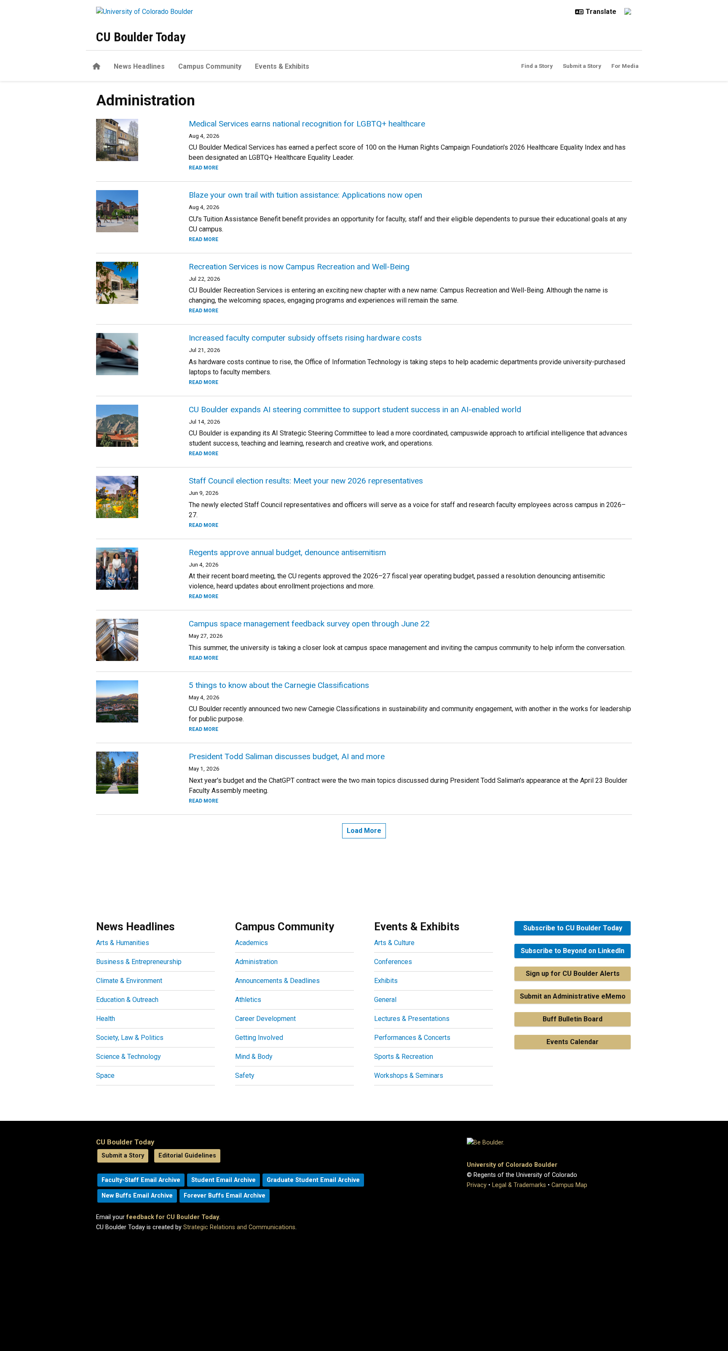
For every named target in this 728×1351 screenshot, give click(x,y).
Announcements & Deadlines (277, 981)
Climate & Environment (129, 981)
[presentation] (132, 140)
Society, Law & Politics (129, 1038)
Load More (364, 831)
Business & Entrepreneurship (139, 962)
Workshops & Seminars (408, 1076)
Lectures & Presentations (412, 1019)
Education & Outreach (127, 1000)
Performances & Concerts (412, 1038)
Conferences (393, 962)
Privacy (477, 1185)
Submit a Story (582, 65)
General (385, 1000)
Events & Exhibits (282, 66)
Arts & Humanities (122, 943)
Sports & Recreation (403, 1057)
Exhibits (386, 981)
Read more (203, 168)
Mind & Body (254, 1057)
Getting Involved (259, 1038)
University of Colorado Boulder (512, 1164)
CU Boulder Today (140, 37)
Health (105, 1019)
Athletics (248, 1000)
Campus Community (209, 66)
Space (105, 1076)
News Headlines (139, 66)
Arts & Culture (394, 943)
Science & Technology (128, 1057)
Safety (244, 1076)
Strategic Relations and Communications (239, 1227)
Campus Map (569, 1185)
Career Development (265, 1019)
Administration (256, 962)
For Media (625, 65)
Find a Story (537, 65)
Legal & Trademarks (519, 1185)
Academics (251, 943)
